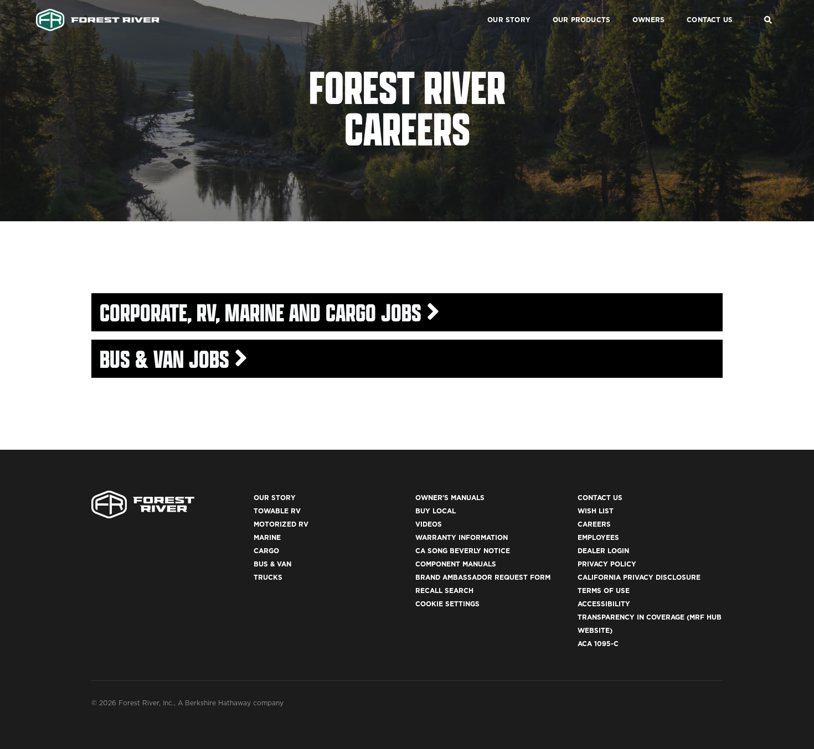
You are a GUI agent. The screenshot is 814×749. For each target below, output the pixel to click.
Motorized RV (281, 524)
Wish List (596, 511)
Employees (598, 537)
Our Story (508, 19)
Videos (428, 524)
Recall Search (444, 590)
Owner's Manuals (450, 497)
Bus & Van (272, 564)
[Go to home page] (97, 20)
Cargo (266, 550)
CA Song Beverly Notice (462, 550)
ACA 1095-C (598, 643)
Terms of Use (604, 590)
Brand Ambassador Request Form (482, 577)
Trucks (268, 577)
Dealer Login (603, 550)
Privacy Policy (607, 564)
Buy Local (435, 511)
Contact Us (710, 19)
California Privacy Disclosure (639, 577)
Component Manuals (455, 564)
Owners (648, 19)
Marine (267, 537)
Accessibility (604, 603)
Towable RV (277, 511)
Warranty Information (461, 537)
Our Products (581, 19)
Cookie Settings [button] (447, 603)
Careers (594, 524)
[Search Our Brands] (768, 19)
